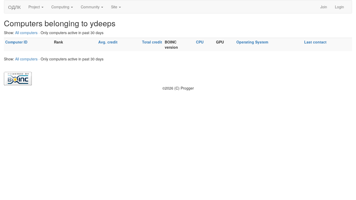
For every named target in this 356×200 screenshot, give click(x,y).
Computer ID (16, 42)
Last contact (315, 42)
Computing (60, 6)
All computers (26, 32)
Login (339, 6)
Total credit (152, 42)
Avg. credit (108, 42)
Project (34, 6)
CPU (200, 42)
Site (114, 6)
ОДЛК (14, 6)
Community (91, 6)
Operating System (252, 42)
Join (323, 6)
